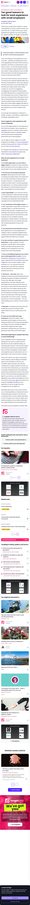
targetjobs (4, 130)
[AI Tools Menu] (18, 2)
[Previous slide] (13, 784)
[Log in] (24, 2)
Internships (13, 6)
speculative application (13, 154)
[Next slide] (19, 477)
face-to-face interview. (13, 146)
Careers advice (5, 6)
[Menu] (27, 2)
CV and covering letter (21, 142)
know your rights (14, 380)
